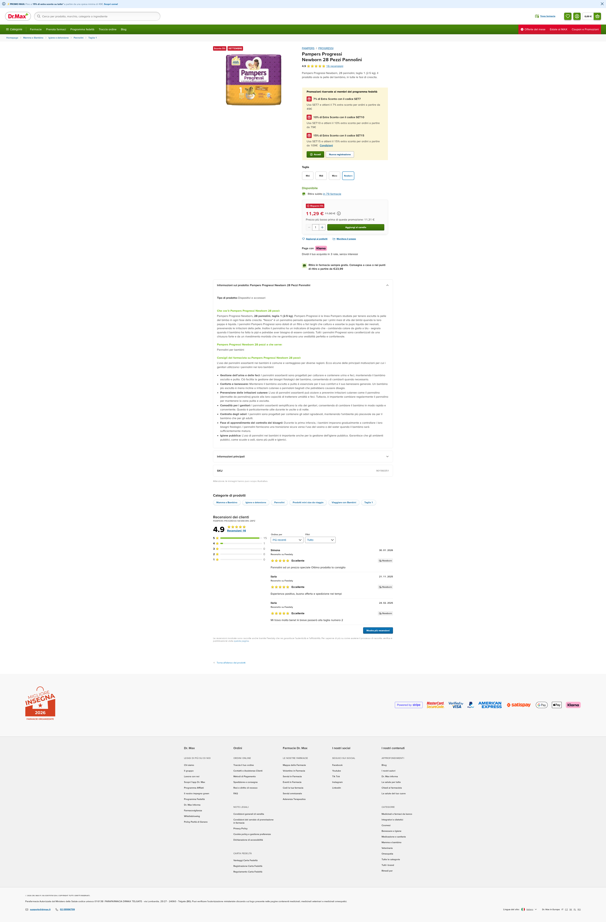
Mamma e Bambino (226, 502)
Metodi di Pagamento (244, 776)
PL (575, 909)
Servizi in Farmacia (292, 776)
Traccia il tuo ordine (243, 765)
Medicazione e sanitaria (394, 836)
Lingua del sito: (511, 909)
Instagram (337, 782)
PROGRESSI (325, 48)
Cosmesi (386, 825)
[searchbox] (97, 16)
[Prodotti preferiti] (567, 16)
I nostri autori (388, 770)
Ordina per (276, 534)
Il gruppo (189, 770)
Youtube (336, 770)
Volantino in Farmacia (294, 770)
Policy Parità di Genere (196, 821)
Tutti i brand (388, 865)
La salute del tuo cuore (394, 793)
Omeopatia (387, 853)
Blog (123, 29)
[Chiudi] (602, 4)
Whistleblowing (192, 816)
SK (570, 909)
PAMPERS (308, 48)
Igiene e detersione (256, 502)
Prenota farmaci (56, 29)
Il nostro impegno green (196, 793)
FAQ (235, 793)
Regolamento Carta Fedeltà (247, 871)
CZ (566, 909)
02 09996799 (67, 909)
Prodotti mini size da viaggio (308, 502)
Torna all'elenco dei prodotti (231, 662)
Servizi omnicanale (292, 793)
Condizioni (326, 145)
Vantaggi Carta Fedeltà (245, 860)
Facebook (337, 765)
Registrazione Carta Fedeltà (247, 866)
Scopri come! (111, 4)
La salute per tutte (391, 782)
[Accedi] (577, 16)
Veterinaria (387, 848)
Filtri (307, 534)
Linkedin (336, 787)
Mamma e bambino (391, 842)
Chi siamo (189, 765)
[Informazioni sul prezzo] (338, 213)
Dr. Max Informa (192, 804)
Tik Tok (336, 776)
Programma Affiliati (194, 787)
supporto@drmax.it (40, 909)
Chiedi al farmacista (392, 787)
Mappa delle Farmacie (294, 765)
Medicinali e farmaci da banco (397, 814)
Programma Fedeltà (194, 799)
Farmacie (36, 29)
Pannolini (279, 502)
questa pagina (241, 640)
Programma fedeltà (82, 29)
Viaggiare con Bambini (344, 502)
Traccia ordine (107, 29)
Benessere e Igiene (391, 831)
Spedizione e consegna (245, 782)
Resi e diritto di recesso (245, 787)
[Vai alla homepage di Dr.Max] (18, 16)
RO (579, 909)
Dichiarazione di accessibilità (248, 839)
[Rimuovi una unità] (309, 227)
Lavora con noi (191, 776)
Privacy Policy (240, 828)
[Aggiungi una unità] (322, 227)
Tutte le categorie (391, 859)
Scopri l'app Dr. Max (194, 782)
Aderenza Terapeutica (294, 799)
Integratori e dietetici (392, 819)
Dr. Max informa (390, 776)
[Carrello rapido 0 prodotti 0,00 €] (597, 16)
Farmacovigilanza (193, 810)
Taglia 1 (368, 502)
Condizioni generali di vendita (248, 814)
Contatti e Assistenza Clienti (247, 770)
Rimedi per (387, 870)
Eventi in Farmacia (292, 782)
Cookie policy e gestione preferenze (252, 834)
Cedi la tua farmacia (293, 787)
